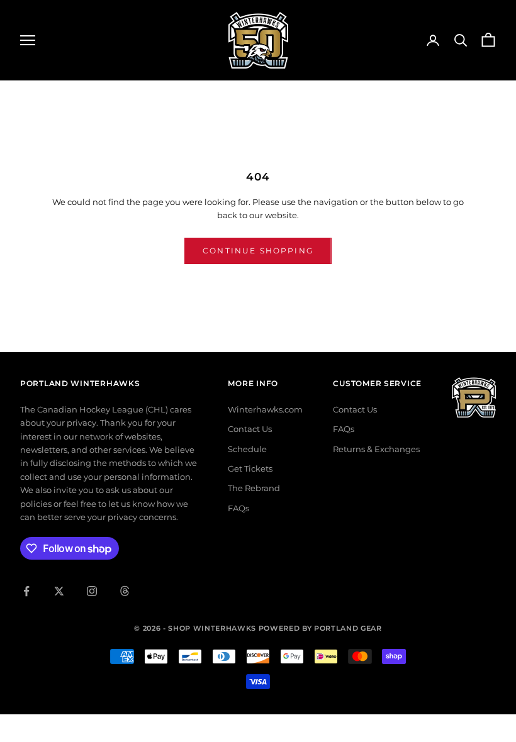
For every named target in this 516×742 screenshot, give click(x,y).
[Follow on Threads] (124, 591)
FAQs (238, 508)
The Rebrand (254, 488)
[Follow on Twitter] (59, 591)
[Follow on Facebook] (26, 591)
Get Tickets (250, 468)
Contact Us (250, 429)
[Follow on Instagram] (92, 591)
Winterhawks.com (265, 409)
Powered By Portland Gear (320, 628)
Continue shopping (258, 250)
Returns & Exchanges (376, 449)
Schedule (247, 449)
